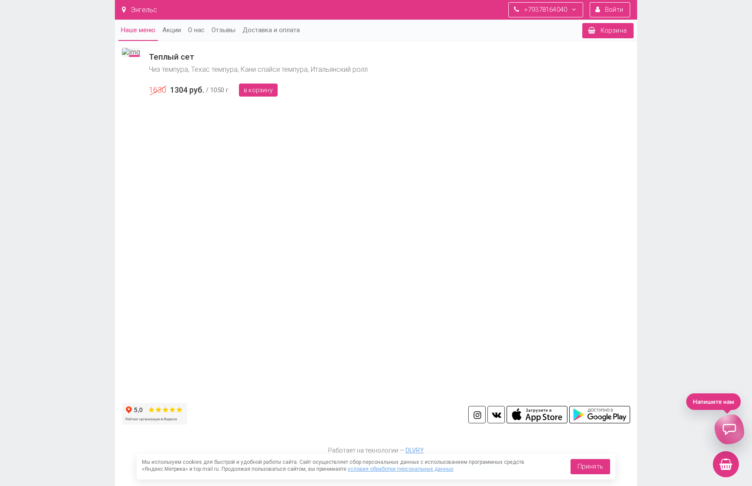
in (477, 414)
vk (496, 414)
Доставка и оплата (271, 30)
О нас (196, 30)
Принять (590, 466)
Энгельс (143, 10)
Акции (171, 30)
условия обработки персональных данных (400, 469)
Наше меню (138, 30)
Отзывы (223, 30)
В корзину (258, 90)
